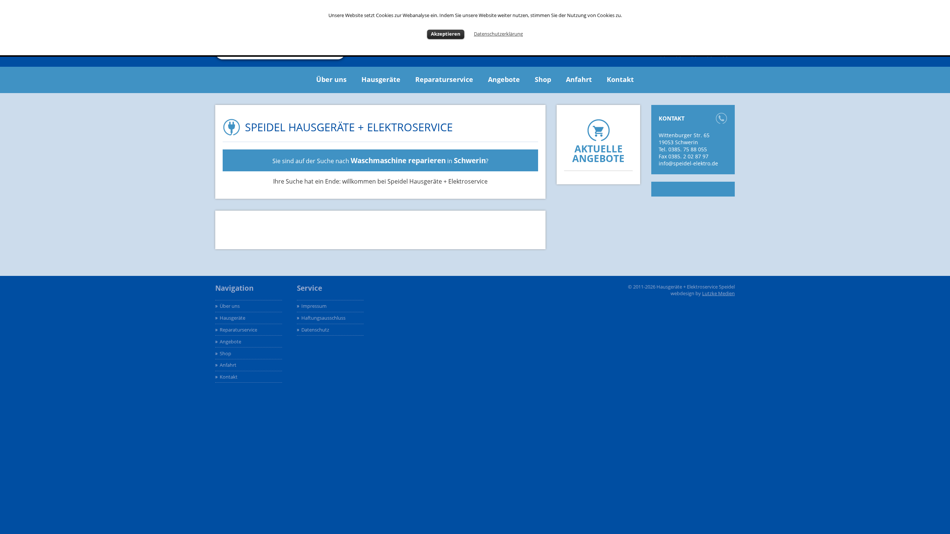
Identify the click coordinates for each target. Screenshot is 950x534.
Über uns (331, 79)
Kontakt (620, 79)
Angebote (504, 79)
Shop (543, 79)
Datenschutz (315, 329)
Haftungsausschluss (323, 317)
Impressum (314, 306)
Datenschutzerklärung (498, 33)
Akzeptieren (446, 33)
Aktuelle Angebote (598, 153)
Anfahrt (579, 79)
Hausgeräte (380, 79)
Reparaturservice (444, 79)
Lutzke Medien (718, 293)
